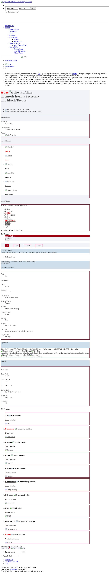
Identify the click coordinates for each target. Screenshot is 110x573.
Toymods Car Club (11, 562)
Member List (18, 41)
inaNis (7, 217)
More (2, 141)
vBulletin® (13, 569)
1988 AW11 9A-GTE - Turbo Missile (14, 349)
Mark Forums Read (20, 45)
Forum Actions (14, 43)
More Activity (5, 262)
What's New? (9, 26)
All (7, 245)
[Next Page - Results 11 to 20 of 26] (14, 548)
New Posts (13, 31)
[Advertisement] (26, 19)
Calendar (12, 35)
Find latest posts (23, 109)
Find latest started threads (32, 111)
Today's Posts (18, 49)
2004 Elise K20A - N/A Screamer (40, 349)
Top (6, 563)
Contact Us (9, 560)
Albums (16, 39)
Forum (7, 28)
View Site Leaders (20, 51)
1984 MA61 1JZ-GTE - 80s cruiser (66, 349)
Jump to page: (10, 552)
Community (13, 37)
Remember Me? (13, 12)
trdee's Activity (10, 236)
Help (6, 5)
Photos (39, 245)
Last (19, 548)
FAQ (11, 33)
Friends (7, 240)
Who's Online (18, 53)
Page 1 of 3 (5, 548)
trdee (17, 245)
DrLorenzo (9, 495)
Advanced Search (11, 60)
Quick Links (13, 47)
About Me (8, 238)
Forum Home (14, 30)
